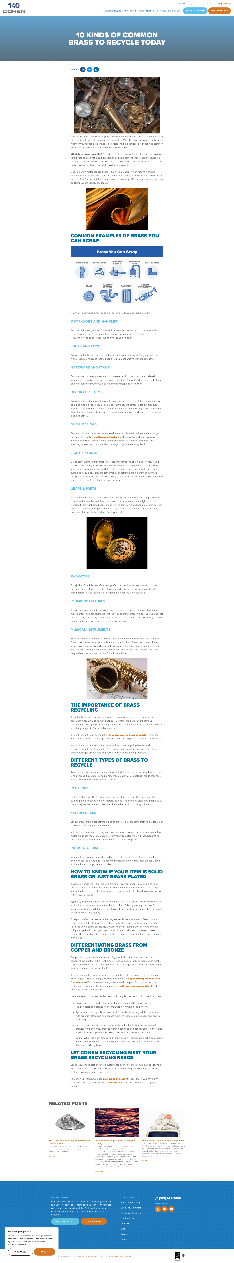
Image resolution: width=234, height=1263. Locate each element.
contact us (114, 1082)
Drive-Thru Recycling (134, 11)
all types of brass (115, 1078)
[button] (83, 69)
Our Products (174, 11)
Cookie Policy (20, 1245)
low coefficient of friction (104, 437)
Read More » (53, 1156)
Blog (190, 4)
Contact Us (210, 4)
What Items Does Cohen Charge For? (163, 1140)
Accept (44, 1252)
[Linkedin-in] (165, 1209)
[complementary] (31, 1242)
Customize (20, 1252)
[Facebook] (158, 1209)
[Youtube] (171, 1209)
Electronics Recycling (156, 11)
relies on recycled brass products (127, 735)
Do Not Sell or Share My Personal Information (116, 1256)
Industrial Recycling (113, 11)
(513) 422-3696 (224, 4)
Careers (198, 4)
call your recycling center (134, 986)
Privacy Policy (80, 1256)
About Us (182, 4)
